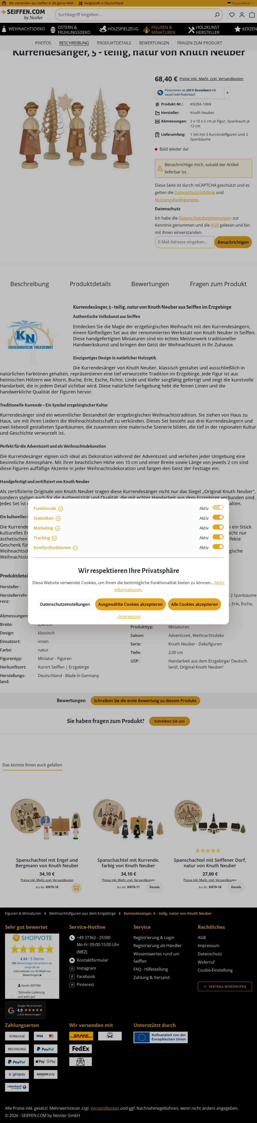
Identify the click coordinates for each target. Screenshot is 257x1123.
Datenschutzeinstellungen (65, 604)
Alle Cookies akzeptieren (194, 604)
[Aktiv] (218, 507)
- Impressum (129, 616)
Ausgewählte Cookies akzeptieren (130, 604)
